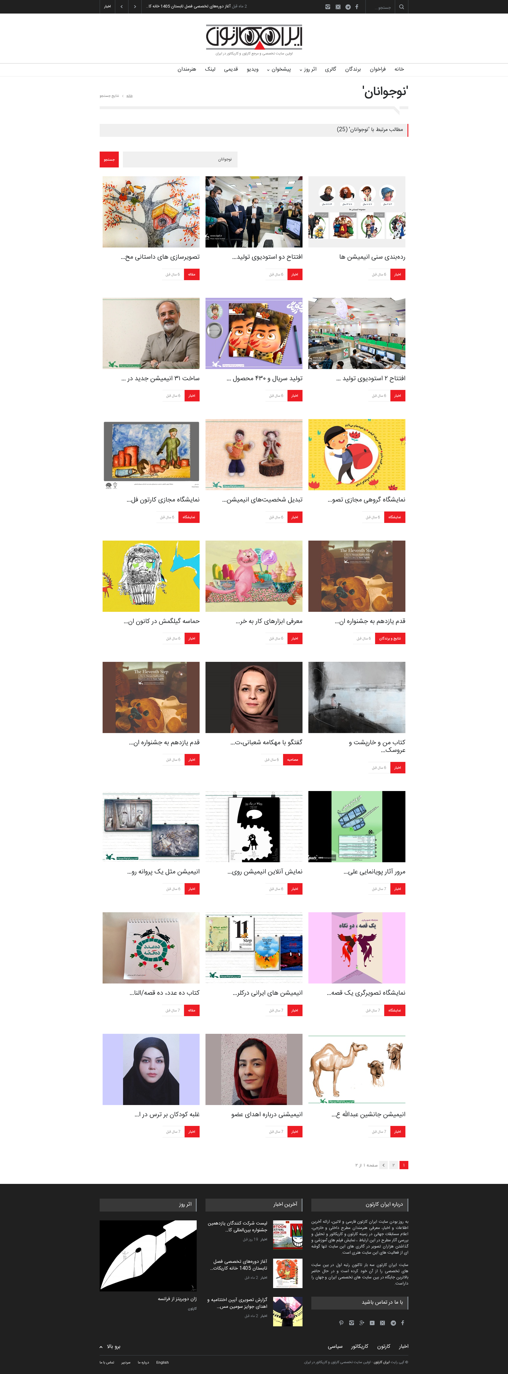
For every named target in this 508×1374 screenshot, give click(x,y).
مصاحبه (292, 760)
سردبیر (126, 1362)
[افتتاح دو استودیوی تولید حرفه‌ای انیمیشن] (254, 211)
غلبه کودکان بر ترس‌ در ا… (167, 1115)
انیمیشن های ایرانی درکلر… (268, 993)
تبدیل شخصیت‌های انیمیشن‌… (262, 500)
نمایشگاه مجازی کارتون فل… (163, 500)
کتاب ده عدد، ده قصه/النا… (164, 993)
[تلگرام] (349, 7)
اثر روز (310, 69)
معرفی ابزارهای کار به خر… (269, 621)
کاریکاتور (359, 1346)
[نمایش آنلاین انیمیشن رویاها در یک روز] (254, 826)
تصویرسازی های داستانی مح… (160, 257)
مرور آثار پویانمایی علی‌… (374, 872)
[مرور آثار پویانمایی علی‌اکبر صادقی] (356, 826)
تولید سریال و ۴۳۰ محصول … (264, 379)
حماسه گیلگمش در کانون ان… (161, 621)
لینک (210, 69)
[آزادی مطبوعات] (148, 1256)
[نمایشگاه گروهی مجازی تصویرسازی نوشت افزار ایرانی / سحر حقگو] (356, 454)
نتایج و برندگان (390, 639)
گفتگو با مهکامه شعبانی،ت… (266, 743)
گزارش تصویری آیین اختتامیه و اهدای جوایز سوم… (188, 6)
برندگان (353, 69)
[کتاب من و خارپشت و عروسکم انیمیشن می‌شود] (356, 697)
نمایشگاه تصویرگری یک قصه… (366, 993)
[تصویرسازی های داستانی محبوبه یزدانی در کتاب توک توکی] (151, 211)
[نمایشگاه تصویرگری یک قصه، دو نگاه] (356, 947)
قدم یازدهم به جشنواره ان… (370, 621)
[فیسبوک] (356, 6)
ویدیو (252, 69)
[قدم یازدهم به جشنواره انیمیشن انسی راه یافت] (356, 576)
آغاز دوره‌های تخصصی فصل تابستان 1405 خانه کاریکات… (238, 1265)
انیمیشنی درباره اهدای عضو (267, 1115)
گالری (330, 69)
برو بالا (114, 1346)
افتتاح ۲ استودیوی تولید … (370, 379)
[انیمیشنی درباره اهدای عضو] (254, 1069)
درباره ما (143, 1362)
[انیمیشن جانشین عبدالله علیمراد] (356, 1069)
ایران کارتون (382, 1362)
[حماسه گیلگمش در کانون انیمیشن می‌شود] (151, 576)
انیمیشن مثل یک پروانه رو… (163, 872)
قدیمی (231, 69)
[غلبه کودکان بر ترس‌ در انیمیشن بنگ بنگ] (151, 1069)
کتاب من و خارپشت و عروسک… (377, 747)
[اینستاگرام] (327, 6)
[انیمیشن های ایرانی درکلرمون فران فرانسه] (254, 947)
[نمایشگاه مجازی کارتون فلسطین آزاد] (151, 454)
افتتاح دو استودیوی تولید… (267, 257)
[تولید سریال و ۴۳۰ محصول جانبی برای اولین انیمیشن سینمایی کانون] (254, 333)
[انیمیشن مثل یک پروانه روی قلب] (151, 826)
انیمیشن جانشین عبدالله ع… (368, 1115)
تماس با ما (107, 1362)
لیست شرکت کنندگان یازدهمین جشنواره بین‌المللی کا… (237, 1227)
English (162, 1362)
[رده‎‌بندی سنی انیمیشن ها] (356, 211)
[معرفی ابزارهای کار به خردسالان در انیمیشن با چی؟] (254, 576)
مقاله (191, 275)
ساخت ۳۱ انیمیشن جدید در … (160, 379)
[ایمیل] (338, 6)
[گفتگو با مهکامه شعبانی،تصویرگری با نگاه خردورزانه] (254, 697)
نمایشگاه (189, 517)
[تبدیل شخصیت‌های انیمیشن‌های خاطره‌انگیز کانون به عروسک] (254, 454)
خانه (399, 69)
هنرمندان (187, 69)
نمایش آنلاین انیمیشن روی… (265, 872)
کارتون (192, 1309)
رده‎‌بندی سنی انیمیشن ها (372, 257)
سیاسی (335, 1346)
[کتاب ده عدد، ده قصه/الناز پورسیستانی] (151, 947)
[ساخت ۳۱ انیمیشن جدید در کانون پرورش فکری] (151, 333)
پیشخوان (281, 69)
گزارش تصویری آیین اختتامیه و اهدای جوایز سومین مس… (237, 1303)
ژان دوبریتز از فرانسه (177, 1299)
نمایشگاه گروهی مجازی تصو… (366, 500)
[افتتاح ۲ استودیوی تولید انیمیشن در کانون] (356, 333)
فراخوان (378, 69)
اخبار (295, 275)
